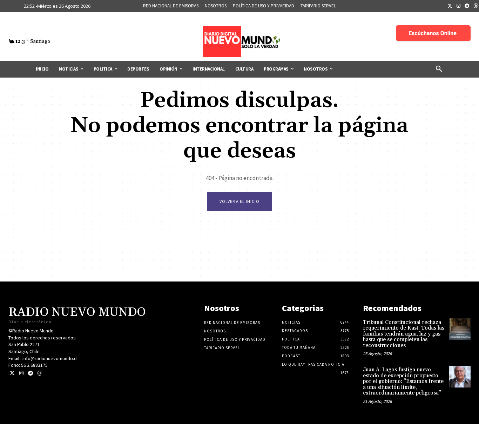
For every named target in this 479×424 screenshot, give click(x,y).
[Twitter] (449, 6)
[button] (439, 69)
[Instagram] (458, 6)
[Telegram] (467, 6)
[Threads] (39, 373)
